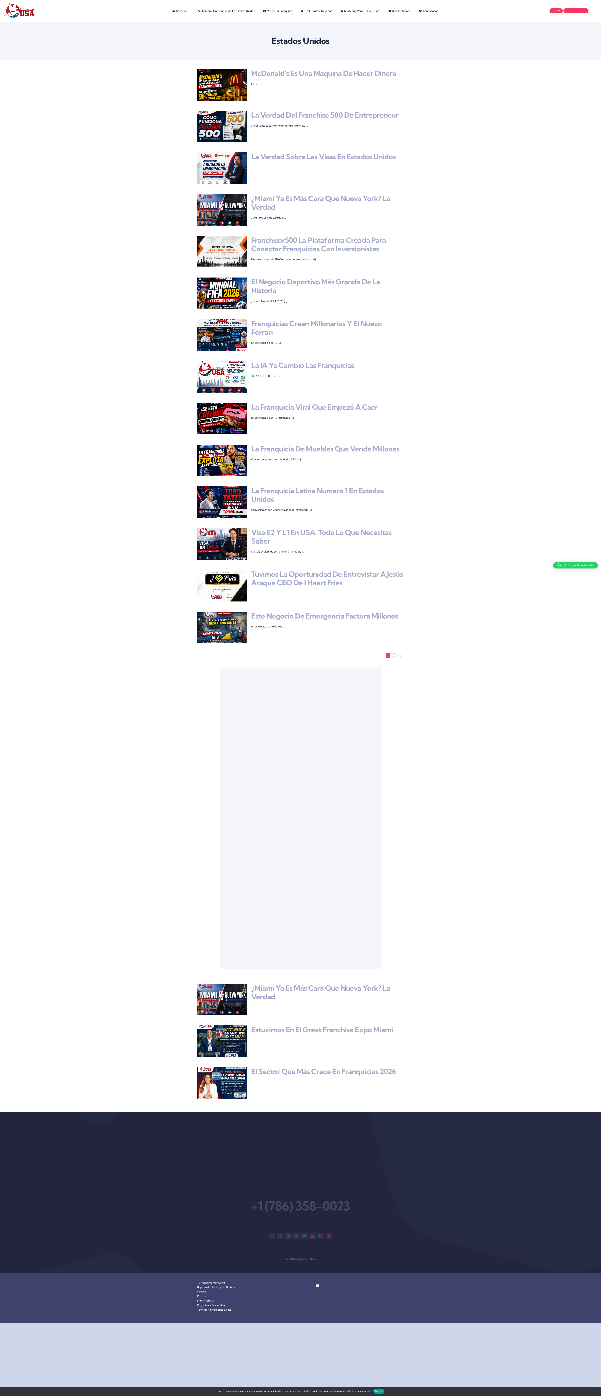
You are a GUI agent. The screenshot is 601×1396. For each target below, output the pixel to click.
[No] (597, 1391)
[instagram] (288, 1236)
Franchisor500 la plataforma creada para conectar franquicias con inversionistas (318, 244)
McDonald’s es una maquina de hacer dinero (323, 73)
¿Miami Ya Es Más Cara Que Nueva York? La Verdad (320, 202)
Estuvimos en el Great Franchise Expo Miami (322, 1029)
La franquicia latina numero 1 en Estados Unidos (317, 495)
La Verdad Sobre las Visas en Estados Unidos (323, 156)
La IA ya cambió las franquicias (302, 365)
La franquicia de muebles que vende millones (325, 448)
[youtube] (304, 1236)
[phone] (329, 1236)
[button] (320, 1288)
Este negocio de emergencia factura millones (324, 615)
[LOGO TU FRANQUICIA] (20, 3)
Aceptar (379, 1391)
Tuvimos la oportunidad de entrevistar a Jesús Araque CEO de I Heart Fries (327, 578)
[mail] (321, 1236)
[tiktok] (296, 1236)
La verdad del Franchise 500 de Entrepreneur (324, 115)
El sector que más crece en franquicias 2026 (323, 1071)
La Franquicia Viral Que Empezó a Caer (314, 407)
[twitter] (280, 1236)
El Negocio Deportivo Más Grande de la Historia (315, 286)
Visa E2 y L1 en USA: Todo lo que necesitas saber (321, 536)
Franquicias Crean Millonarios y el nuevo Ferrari (316, 328)
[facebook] (272, 1236)
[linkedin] (312, 1236)
